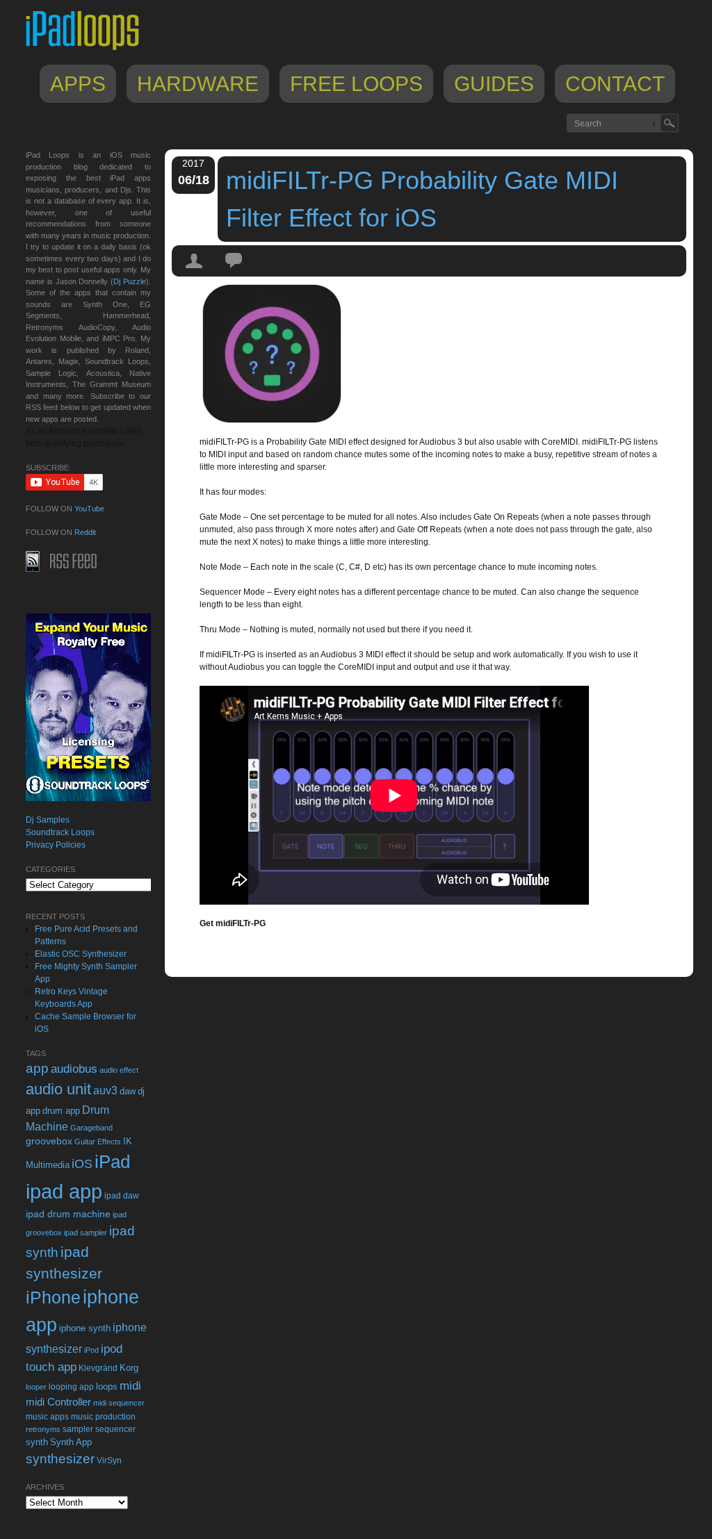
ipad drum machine (68, 1213)
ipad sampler (85, 1232)
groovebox (49, 1141)
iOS (82, 1164)
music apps (47, 1417)
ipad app (64, 1191)
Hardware (198, 83)
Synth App (71, 1442)
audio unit (58, 1089)
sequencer (115, 1429)
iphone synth (85, 1328)
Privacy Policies (56, 845)
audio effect (118, 1070)
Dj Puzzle (129, 281)
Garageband (91, 1128)
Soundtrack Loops (60, 832)
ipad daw (121, 1195)
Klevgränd (98, 1368)
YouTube (89, 508)
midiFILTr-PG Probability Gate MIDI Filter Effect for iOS (422, 199)
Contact (615, 83)
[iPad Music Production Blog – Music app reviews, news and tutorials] (89, 50)
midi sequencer (119, 1403)
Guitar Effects (97, 1141)
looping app (71, 1387)
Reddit (85, 532)
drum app (61, 1111)
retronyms (43, 1429)
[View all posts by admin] (195, 273)
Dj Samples (48, 820)
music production (103, 1417)
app (37, 1068)
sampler (78, 1428)
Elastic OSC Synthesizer (81, 954)
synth (37, 1442)
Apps (78, 83)
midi (130, 1385)
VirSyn (109, 1460)
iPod (91, 1350)
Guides (494, 83)
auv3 (105, 1090)
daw (128, 1091)
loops (107, 1386)
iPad (112, 1161)
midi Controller (58, 1402)
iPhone (53, 1297)
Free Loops (356, 83)
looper (36, 1387)
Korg (129, 1368)
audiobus (74, 1069)
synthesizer (60, 1458)
